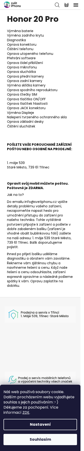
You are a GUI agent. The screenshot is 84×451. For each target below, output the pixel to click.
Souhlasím (40, 439)
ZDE (25, 412)
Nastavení (40, 424)
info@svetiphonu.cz (40, 201)
